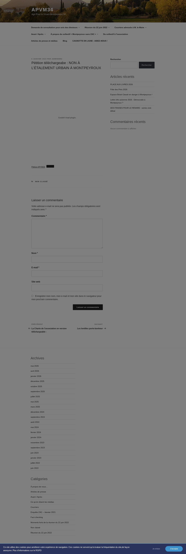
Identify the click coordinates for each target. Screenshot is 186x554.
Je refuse (156, 549)
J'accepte (174, 549)
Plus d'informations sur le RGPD (27, 550)
